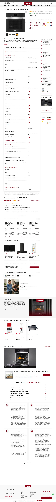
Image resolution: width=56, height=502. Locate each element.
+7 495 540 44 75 (7, 2)
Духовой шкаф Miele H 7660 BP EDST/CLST (18, 205)
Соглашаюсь (39, 500)
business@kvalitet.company (46, 496)
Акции (21, 493)
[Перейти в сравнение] (45, 3)
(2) (26, 255)
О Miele (22, 492)
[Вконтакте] (45, 491)
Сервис (31, 493)
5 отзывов (34, 11)
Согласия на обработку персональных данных (26, 377)
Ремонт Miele (32, 494)
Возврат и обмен (32, 495)
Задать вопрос (34, 267)
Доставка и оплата (33, 492)
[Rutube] (43, 491)
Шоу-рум (31, 491)
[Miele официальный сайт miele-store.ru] (28, 3)
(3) (38, 255)
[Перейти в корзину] (48, 3)
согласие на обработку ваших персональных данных (20, 500)
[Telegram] (49, 491)
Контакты (22, 497)
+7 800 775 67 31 (7, 3)
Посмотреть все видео (47, 346)
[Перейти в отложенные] (42, 3)
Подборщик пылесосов (24, 496)
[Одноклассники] (47, 491)
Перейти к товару (7, 236)
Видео (31, 496)
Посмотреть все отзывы (35, 200)
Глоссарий (22, 495)
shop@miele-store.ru (45, 494)
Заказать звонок (19, 3)
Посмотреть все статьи (46, 110)
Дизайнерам (22, 491)
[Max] (41, 491)
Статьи (22, 494)
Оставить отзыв (7, 200)
